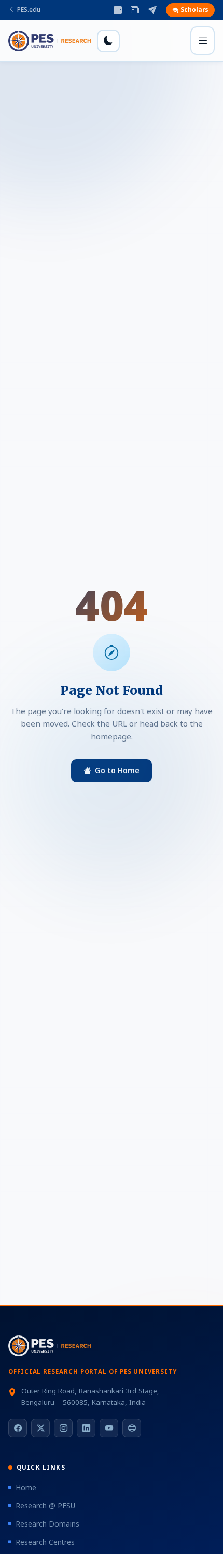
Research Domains (47, 1524)
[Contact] (152, 10)
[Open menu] (202, 40)
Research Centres (45, 1542)
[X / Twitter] (40, 1428)
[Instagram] (63, 1428)
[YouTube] (109, 1428)
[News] (135, 10)
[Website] (131, 1428)
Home (26, 1487)
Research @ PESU (45, 1506)
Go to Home (117, 770)
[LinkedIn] (86, 1428)
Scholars (194, 9)
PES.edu (28, 9)
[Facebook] (17, 1428)
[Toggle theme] (108, 41)
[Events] (118, 10)
